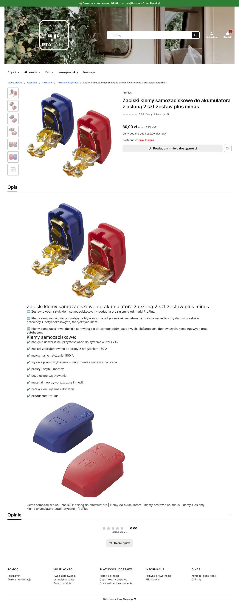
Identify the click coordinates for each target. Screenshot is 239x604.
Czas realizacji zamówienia (116, 583)
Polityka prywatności (158, 575)
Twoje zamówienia (64, 575)
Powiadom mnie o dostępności (175, 148)
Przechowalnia (62, 583)
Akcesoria (32, 82)
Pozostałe (47, 82)
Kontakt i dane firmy (204, 575)
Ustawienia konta (63, 579)
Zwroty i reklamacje (19, 579)
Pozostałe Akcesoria (67, 82)
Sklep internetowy (118, 599)
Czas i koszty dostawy (113, 579)
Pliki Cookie (152, 579)
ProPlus (127, 92)
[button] (195, 35)
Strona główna (15, 82)
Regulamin (13, 575)
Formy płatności (109, 575)
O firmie (196, 579)
